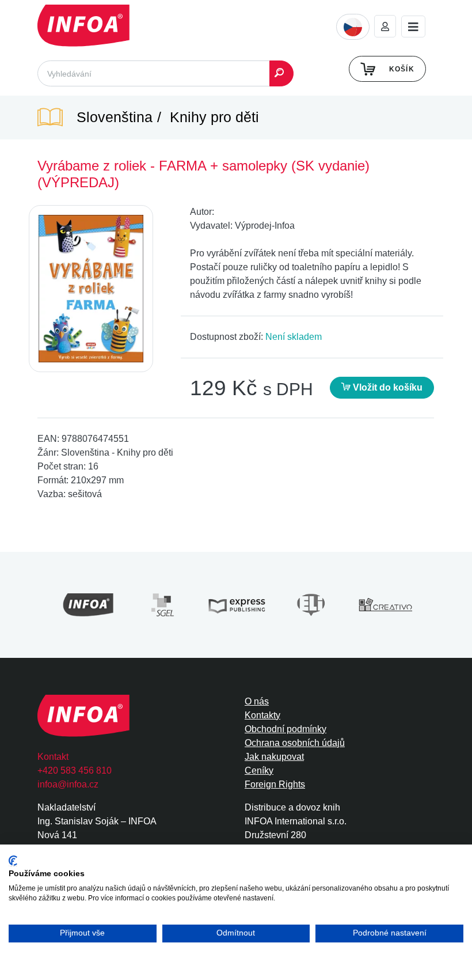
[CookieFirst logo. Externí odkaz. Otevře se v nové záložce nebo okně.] (13, 860)
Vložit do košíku (386, 387)
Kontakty (262, 715)
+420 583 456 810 (74, 770)
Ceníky (259, 770)
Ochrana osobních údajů (295, 743)
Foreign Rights (275, 784)
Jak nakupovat (274, 757)
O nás (257, 701)
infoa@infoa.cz (67, 784)
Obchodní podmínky (285, 729)
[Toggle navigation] (413, 27)
